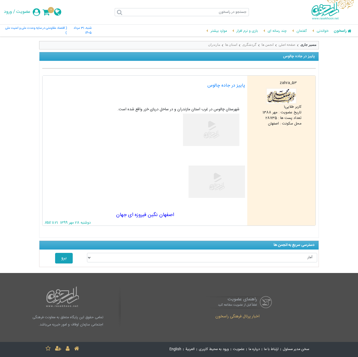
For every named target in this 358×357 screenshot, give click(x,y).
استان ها (231, 45)
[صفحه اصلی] (76, 349)
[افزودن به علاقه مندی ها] (48, 349)
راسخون (340, 31)
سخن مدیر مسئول (296, 349)
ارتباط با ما (271, 349)
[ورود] (67, 349)
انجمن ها (268, 45)
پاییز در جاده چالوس (226, 85)
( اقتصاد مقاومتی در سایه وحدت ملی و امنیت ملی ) (36, 30)
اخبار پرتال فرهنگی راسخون (237, 317)
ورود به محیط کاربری (214, 349)
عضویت (23, 12)
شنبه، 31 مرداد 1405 (82, 30)
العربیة (190, 349)
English (175, 349)
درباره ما (254, 349)
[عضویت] (58, 349)
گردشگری (249, 45)
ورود (8, 12)
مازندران (214, 45)
